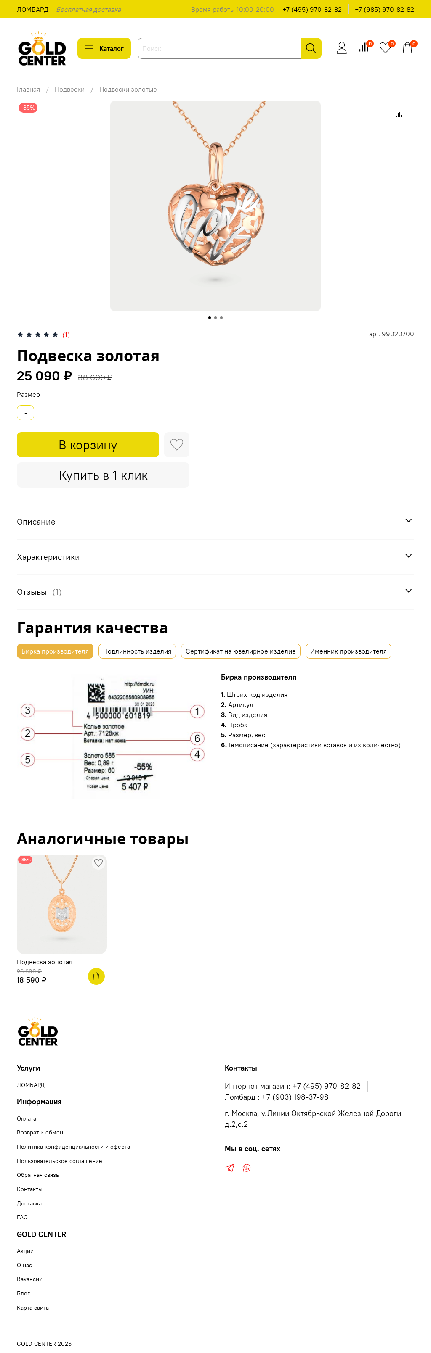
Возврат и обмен (40, 1132)
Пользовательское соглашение (59, 1161)
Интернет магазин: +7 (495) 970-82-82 (293, 1086)
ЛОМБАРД (32, 9)
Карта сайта (33, 1307)
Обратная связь (38, 1175)
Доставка (29, 1203)
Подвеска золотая (44, 961)
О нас (24, 1265)
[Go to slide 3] (221, 317)
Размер (28, 394)
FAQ (22, 1217)
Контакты (30, 1189)
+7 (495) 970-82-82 (312, 9)
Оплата (26, 1118)
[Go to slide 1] (209, 317)
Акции (25, 1251)
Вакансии (30, 1279)
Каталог (111, 48)
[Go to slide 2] (215, 317)
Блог (23, 1293)
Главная (28, 89)
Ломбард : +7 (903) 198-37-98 (277, 1097)
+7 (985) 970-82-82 (384, 9)
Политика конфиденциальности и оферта (73, 1146)
